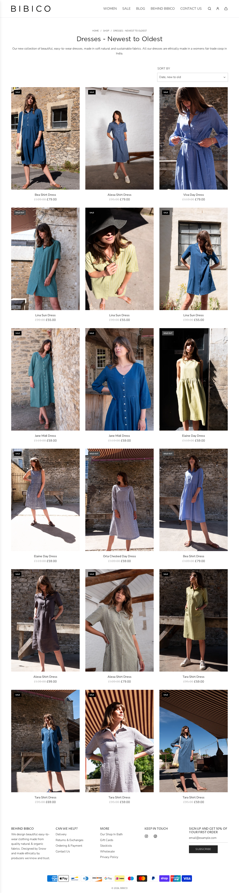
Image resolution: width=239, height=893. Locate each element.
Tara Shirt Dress (193, 677)
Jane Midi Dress (45, 436)
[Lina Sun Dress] (45, 259)
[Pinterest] (155, 836)
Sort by (163, 68)
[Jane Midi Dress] (45, 379)
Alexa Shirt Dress (119, 195)
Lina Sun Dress (45, 315)
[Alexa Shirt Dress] (119, 138)
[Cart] (226, 8)
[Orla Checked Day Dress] (119, 500)
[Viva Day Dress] (193, 138)
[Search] (209, 8)
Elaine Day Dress (193, 436)
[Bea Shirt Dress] (45, 138)
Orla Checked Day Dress (119, 556)
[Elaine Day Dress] (193, 379)
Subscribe (203, 849)
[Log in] (218, 8)
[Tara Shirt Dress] (193, 620)
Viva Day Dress (193, 195)
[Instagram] (146, 836)
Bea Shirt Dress (45, 195)
